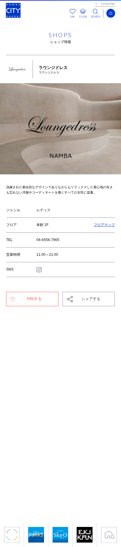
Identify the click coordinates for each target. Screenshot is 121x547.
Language (108, 3)
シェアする (90, 299)
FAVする (34, 299)
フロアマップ (104, 225)
